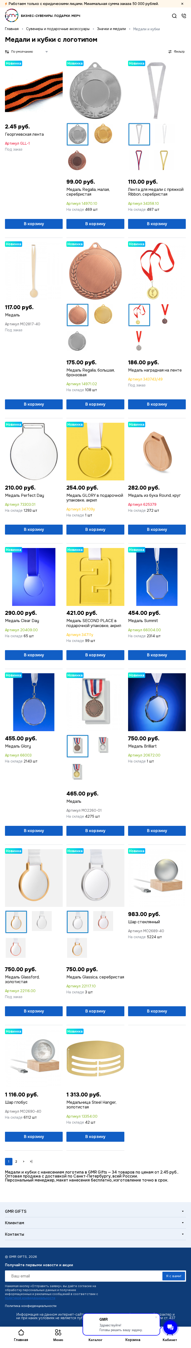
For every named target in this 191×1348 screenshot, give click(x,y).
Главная (12, 29)
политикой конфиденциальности (30, 1298)
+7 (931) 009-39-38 (184, 16)
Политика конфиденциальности (30, 1306)
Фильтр (179, 52)
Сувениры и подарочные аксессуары (58, 29)
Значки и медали (111, 29)
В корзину (34, 223)
